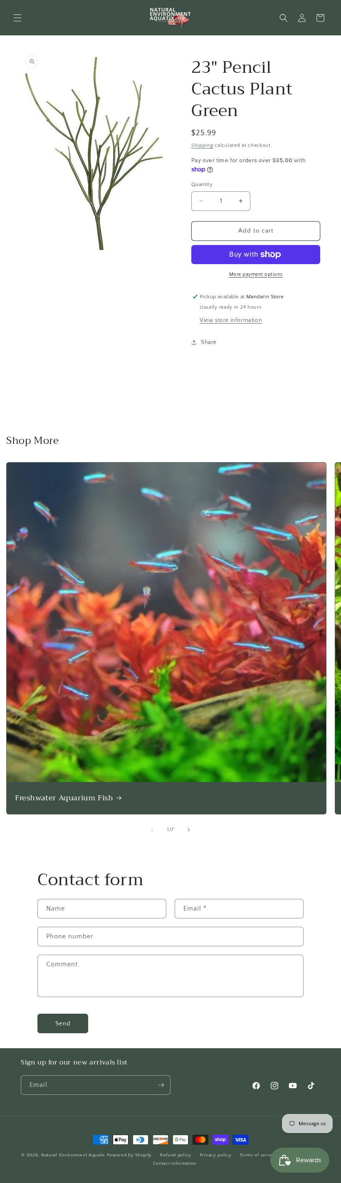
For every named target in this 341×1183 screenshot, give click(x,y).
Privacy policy (216, 1155)
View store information (231, 320)
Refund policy (175, 1155)
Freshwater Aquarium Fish (64, 798)
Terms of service (258, 1155)
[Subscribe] (161, 1085)
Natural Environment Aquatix (73, 1155)
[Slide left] (152, 830)
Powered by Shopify (129, 1155)
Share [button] (209, 342)
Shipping (202, 145)
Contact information (174, 1163)
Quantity (202, 184)
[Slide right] (189, 830)
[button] (17, 18)
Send (63, 1023)
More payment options (256, 274)
